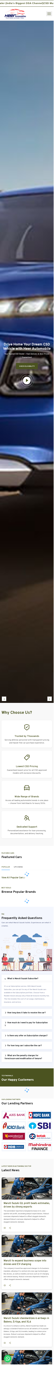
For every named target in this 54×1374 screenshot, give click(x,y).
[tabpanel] (26, 874)
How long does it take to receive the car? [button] (26, 1013)
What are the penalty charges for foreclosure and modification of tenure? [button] (23, 1057)
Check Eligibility (27, 366)
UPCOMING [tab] (18, 867)
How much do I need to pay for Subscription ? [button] (26, 1024)
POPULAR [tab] (5, 867)
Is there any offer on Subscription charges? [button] (27, 1035)
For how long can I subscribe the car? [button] (24, 1045)
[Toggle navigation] (49, 13)
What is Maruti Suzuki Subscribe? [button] (22, 978)
